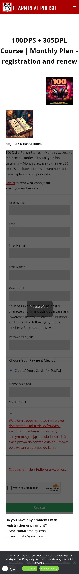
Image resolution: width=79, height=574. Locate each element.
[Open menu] (75, 7)
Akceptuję (30, 568)
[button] (9, 568)
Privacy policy (49, 568)
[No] (74, 562)
